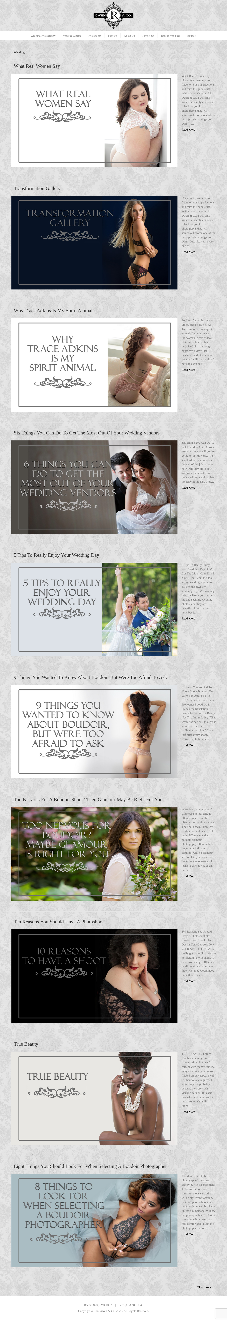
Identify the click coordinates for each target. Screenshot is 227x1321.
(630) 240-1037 (102, 1305)
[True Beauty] (94, 1098)
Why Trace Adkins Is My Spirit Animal (53, 310)
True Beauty (26, 1044)
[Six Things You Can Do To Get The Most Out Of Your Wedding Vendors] (94, 487)
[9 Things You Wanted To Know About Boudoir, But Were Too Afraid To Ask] (94, 731)
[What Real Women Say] (94, 120)
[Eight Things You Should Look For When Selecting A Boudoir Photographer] (94, 1220)
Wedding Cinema (72, 35)
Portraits (112, 35)
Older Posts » (205, 1287)
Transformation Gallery (37, 188)
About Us (129, 35)
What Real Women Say (37, 66)
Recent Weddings (170, 35)
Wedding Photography (43, 35)
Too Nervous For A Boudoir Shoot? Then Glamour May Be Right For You (88, 799)
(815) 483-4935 (133, 1305)
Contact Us (148, 35)
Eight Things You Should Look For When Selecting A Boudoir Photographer (90, 1166)
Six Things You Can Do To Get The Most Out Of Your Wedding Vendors (87, 432)
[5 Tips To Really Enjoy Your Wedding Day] (94, 609)
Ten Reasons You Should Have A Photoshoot (59, 921)
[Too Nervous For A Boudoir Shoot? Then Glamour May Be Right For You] (94, 853)
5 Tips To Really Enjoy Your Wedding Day (56, 555)
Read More (188, 129)
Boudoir (191, 35)
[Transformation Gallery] (94, 242)
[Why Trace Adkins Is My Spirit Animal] (94, 364)
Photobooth (94, 35)
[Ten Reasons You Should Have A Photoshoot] (94, 976)
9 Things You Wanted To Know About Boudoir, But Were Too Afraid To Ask (90, 677)
